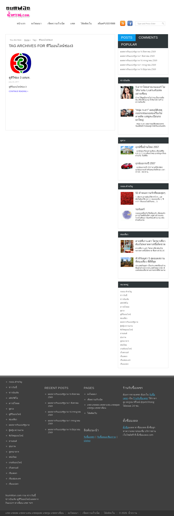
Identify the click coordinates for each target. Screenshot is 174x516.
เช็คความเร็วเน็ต (56, 23)
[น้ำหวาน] (18, 17)
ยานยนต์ (123, 333)
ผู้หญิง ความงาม (126, 326)
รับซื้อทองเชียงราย (106, 436)
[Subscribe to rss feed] (122, 23)
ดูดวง (122, 310)
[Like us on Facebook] (130, 23)
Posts (126, 37)
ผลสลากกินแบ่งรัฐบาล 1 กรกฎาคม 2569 (138, 64)
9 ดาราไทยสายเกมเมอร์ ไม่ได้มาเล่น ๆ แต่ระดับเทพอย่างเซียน (150, 90)
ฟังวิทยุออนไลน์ (126, 329)
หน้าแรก (21, 23)
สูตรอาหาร (124, 341)
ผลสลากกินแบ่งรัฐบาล (129, 322)
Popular (129, 44)
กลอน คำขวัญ (126, 291)
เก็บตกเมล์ (124, 352)
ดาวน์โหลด (124, 307)
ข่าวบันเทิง (124, 299)
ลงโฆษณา (36, 23)
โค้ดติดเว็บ (86, 23)
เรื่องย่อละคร (125, 360)
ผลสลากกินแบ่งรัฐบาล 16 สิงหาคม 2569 (138, 51)
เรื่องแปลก (124, 364)
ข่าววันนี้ (123, 295)
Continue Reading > (18, 91)
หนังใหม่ (123, 345)
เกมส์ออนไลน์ (126, 348)
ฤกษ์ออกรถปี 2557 (145, 163)
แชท (72, 23)
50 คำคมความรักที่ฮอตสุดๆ (150, 193)
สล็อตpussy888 (106, 23)
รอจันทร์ (140, 209)
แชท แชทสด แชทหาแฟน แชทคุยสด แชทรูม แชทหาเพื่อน (104, 406)
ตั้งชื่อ (125, 427)
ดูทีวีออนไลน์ (125, 314)
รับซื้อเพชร (89, 436)
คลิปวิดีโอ (124, 303)
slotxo (87, 440)
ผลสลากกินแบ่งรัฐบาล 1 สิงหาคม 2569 (137, 56)
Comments (148, 37)
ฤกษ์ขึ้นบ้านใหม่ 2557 (147, 147)
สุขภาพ (123, 337)
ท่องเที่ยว (123, 318)
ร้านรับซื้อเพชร (140, 398)
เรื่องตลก (123, 356)
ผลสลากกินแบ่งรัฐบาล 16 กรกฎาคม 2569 (138, 60)
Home (26, 40)
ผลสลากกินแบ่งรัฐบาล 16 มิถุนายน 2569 (138, 69)
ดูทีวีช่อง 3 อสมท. (19, 77)
